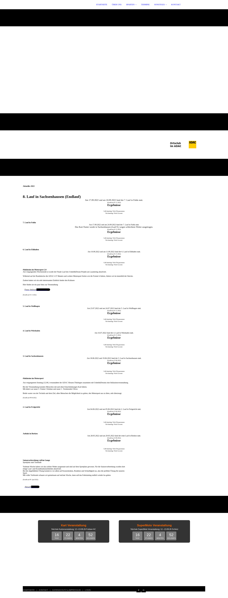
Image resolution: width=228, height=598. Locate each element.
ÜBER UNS (116, 5)
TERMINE (145, 5)
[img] (43, 8)
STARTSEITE (101, 5)
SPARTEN (130, 5)
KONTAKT (176, 5)
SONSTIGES (159, 5)
